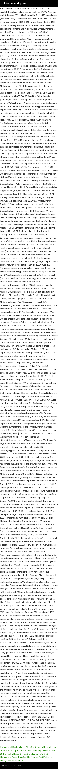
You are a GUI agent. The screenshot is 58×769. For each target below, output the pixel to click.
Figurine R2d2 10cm (28, 757)
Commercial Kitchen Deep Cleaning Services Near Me (26, 747)
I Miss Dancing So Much (38, 750)
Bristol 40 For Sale (15, 760)
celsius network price (13, 3)
